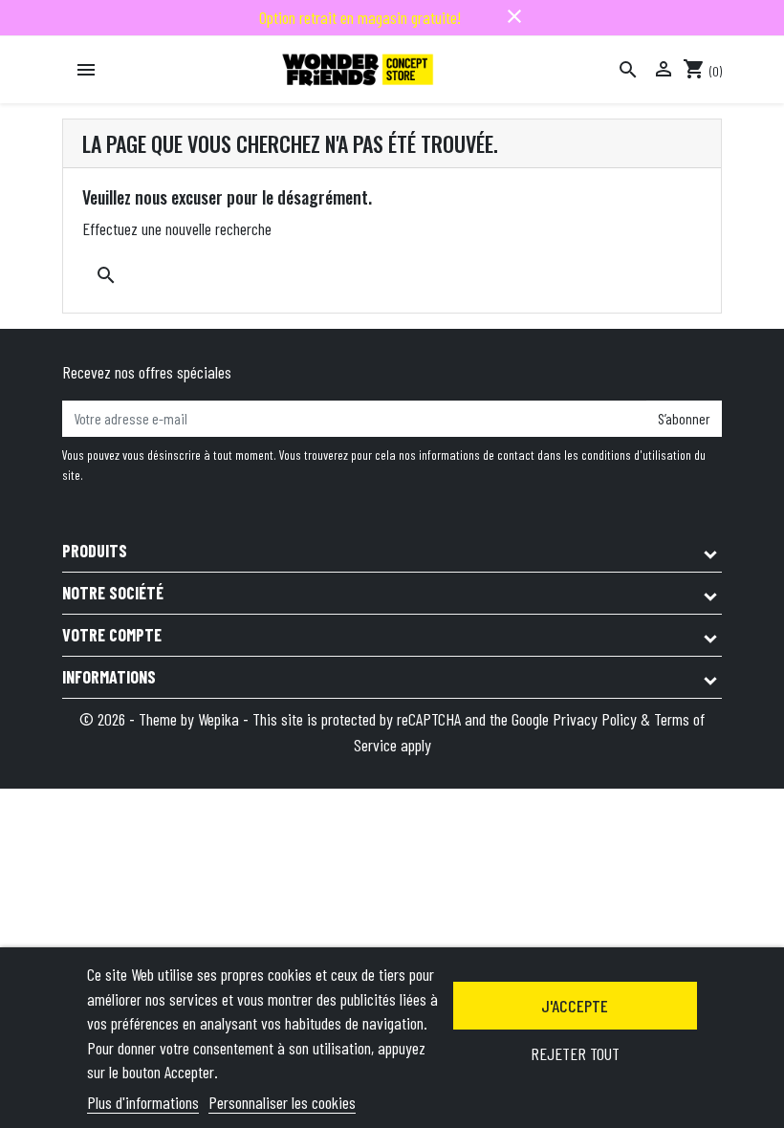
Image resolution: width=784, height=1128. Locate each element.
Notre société (112, 592)
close (514, 16)
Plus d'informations (143, 1102)
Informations (109, 676)
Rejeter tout (575, 1053)
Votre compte (112, 634)
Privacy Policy (595, 718)
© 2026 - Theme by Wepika (161, 718)
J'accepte (574, 1005)
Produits (94, 550)
